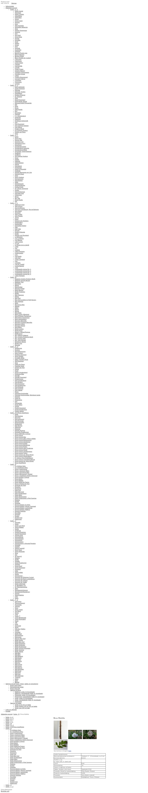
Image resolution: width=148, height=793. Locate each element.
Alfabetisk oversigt (6, 714)
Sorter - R (16, 714)
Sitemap (14, 3)
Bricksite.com (5, 791)
